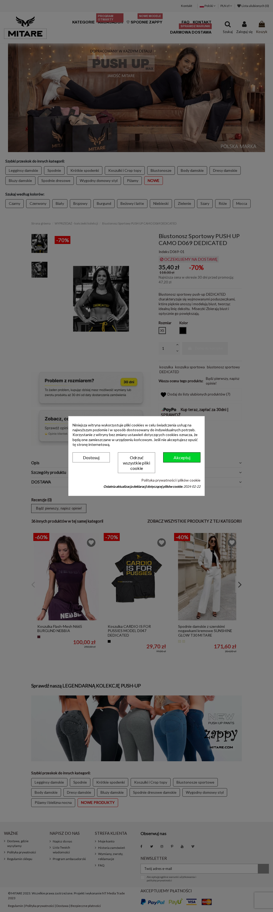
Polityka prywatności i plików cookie (170, 480)
